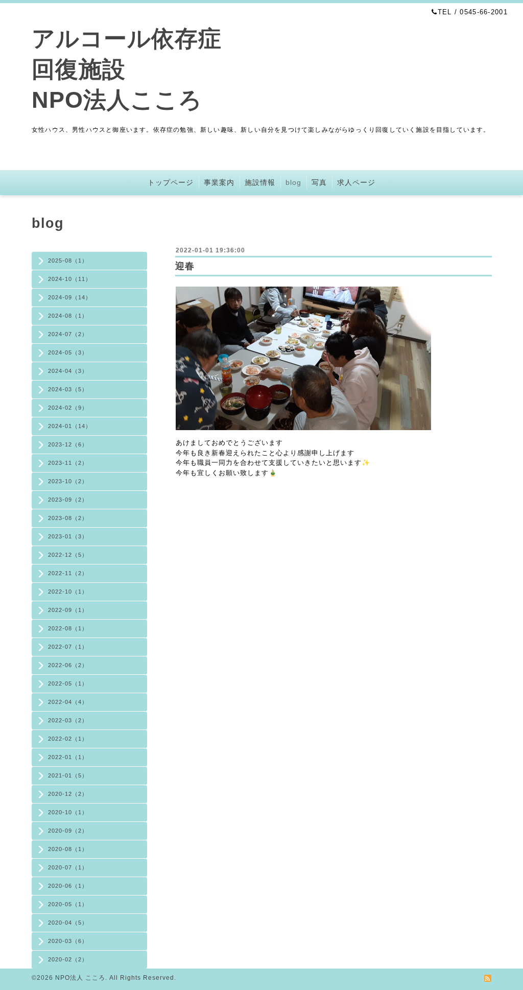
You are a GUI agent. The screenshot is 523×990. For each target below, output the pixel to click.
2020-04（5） (68, 923)
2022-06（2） (68, 665)
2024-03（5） (68, 389)
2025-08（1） (68, 260)
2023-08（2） (68, 518)
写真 (319, 182)
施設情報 (260, 182)
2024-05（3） (68, 352)
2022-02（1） (68, 739)
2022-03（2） (68, 720)
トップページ (171, 182)
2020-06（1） (68, 886)
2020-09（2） (68, 831)
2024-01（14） (69, 426)
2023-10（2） (68, 481)
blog (293, 182)
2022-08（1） (68, 628)
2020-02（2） (68, 959)
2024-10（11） (69, 279)
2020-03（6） (68, 941)
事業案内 (219, 182)
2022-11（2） (68, 573)
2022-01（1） (68, 757)
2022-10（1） (68, 591)
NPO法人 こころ (80, 977)
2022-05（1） (68, 683)
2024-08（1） (68, 316)
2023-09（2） (68, 500)
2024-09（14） (69, 297)
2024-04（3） (68, 371)
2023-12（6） (68, 444)
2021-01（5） (68, 775)
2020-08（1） (68, 849)
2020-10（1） (68, 812)
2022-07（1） (68, 647)
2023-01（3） (68, 536)
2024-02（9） (68, 408)
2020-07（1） (68, 867)
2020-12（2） (68, 794)
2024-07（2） (68, 334)
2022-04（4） (68, 702)
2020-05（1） (68, 904)
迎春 (185, 266)
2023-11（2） (68, 463)
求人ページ (356, 182)
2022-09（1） (68, 610)
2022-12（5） (68, 555)
